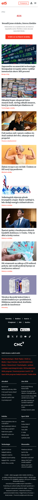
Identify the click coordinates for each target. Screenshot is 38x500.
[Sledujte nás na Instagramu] (21, 336)
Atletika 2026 (25, 435)
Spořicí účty (24, 452)
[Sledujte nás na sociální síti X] (12, 336)
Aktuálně (5, 381)
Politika (4, 416)
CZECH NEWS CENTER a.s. (26, 475)
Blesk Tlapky (19, 359)
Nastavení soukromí (12, 490)
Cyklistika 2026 (25, 438)
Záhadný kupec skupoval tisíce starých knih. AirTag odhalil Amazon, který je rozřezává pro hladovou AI (19, 102)
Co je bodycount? (7, 400)
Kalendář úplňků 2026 (8, 397)
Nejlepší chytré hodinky (8, 457)
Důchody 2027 (25, 455)
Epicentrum (5, 386)
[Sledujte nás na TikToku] (29, 336)
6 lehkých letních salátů (28, 410)
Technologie (6, 444)
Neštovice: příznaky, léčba (9, 389)
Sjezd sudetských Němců (9, 426)
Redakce (18, 319)
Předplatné (11, 322)
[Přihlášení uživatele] (31, 3)
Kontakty (8, 319)
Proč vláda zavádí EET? (8, 429)
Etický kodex (8, 495)
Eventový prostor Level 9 (21, 371)
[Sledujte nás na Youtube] (25, 336)
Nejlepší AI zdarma (7, 455)
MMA (22, 421)
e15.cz (3, 12)
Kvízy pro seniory (6, 395)
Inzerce (26, 319)
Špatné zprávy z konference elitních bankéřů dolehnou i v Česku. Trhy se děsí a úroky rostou (18, 233)
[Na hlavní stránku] (4, 3)
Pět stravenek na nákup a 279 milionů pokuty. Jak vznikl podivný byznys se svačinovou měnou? (19, 265)
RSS (20, 322)
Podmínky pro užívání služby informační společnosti (18, 486)
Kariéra (27, 322)
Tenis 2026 (24, 430)
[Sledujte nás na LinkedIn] (8, 336)
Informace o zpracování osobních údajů (15, 488)
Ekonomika (25, 444)
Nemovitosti (11, 365)
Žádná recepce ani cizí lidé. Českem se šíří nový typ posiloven (19, 168)
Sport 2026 (25, 416)
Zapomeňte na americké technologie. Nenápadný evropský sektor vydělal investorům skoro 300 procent (19, 69)
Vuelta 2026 (32, 374)
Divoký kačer (5, 437)
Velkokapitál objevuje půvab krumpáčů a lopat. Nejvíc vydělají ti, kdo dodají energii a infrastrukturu (18, 200)
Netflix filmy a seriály (8, 463)
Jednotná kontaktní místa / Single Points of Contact (18, 493)
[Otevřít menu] (35, 3)
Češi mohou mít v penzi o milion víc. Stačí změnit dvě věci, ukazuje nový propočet (18, 135)
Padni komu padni (7, 431)
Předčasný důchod (26, 449)
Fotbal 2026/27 (25, 424)
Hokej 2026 (24, 427)
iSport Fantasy (12, 362)
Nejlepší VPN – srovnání (8, 460)
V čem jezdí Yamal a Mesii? (9, 392)
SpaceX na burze (6, 449)
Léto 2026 (24, 381)
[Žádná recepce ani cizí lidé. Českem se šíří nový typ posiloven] (19, 154)
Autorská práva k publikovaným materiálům (18, 483)
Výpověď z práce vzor (8, 434)
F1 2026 (23, 432)
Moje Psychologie (7, 359)
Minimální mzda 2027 (27, 457)
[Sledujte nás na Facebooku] (16, 336)
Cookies (30, 488)
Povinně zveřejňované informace (23, 495)
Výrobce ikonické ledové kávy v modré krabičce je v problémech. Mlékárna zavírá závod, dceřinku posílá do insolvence (16, 301)
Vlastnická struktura (25, 490)
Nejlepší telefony (6, 452)
